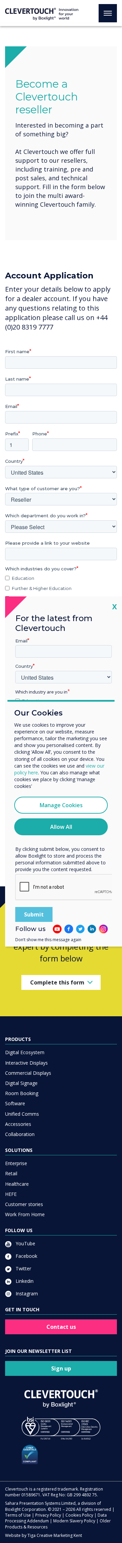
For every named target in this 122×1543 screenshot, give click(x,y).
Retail (11, 1173)
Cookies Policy (79, 1515)
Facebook (25, 1256)
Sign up (61, 1368)
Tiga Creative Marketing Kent (54, 1535)
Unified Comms (22, 1114)
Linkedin (24, 1281)
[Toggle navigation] (108, 13)
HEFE (11, 1194)
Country (24, 666)
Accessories (18, 1124)
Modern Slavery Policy (74, 1521)
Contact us (61, 1327)
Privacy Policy (48, 1515)
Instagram (26, 1293)
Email (21, 640)
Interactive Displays (26, 1063)
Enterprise (16, 1163)
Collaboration (20, 1134)
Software (15, 1103)
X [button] (114, 606)
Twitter (22, 1268)
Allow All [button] (61, 827)
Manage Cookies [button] (61, 805)
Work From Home (25, 1214)
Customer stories (24, 1204)
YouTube (24, 1243)
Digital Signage (21, 1083)
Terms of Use (18, 1515)
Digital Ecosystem (24, 1052)
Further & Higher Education (42, 588)
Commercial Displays (28, 1073)
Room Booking (21, 1093)
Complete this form (57, 982)
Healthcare (17, 1184)
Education (23, 578)
